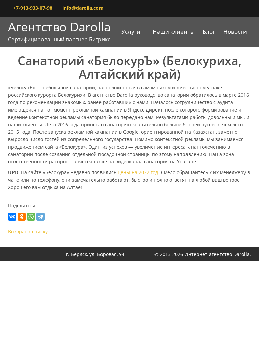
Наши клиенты (174, 31)
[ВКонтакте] (12, 217)
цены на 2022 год (138, 172)
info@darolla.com (83, 8)
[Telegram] (40, 217)
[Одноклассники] (22, 217)
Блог (209, 31)
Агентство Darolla (59, 32)
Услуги (130, 31)
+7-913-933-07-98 (32, 8)
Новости (235, 31)
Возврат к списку (28, 231)
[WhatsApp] (31, 217)
